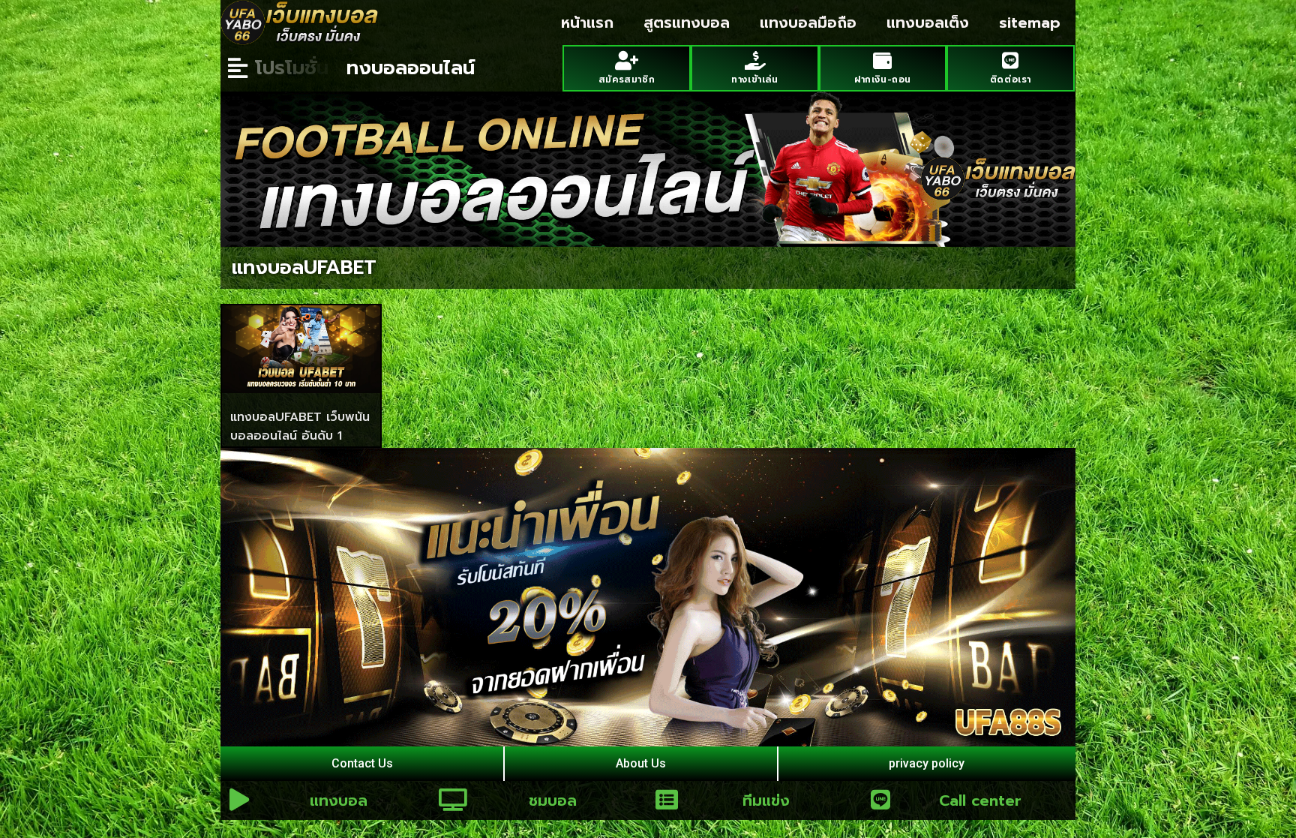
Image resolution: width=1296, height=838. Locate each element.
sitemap (1029, 22)
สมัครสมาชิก (626, 79)
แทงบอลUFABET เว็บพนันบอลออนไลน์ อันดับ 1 (300, 427)
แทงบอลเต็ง (927, 22)
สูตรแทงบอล (687, 22)
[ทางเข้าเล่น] (755, 60)
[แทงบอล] (239, 799)
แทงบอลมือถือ (808, 22)
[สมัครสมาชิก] (626, 60)
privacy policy (926, 763)
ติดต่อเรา (1010, 79)
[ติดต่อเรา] (1010, 60)
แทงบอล (339, 800)
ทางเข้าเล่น (754, 79)
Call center (980, 800)
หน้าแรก (587, 22)
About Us (641, 763)
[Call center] (880, 799)
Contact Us (362, 763)
